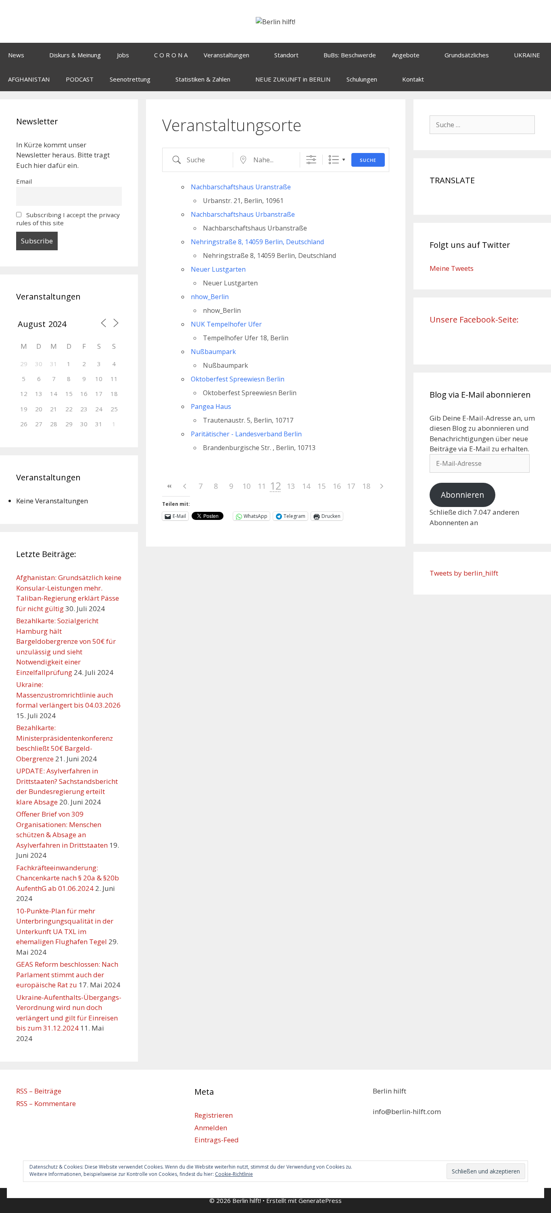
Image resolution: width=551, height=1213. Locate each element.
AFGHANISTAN (29, 79)
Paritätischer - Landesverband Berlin (246, 433)
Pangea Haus (211, 406)
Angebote (406, 55)
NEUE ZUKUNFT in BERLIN (292, 79)
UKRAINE (527, 55)
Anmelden (210, 1127)
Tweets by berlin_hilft (464, 573)
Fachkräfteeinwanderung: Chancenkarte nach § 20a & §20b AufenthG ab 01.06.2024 (67, 878)
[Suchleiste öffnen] (539, 79)
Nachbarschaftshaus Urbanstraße (243, 214)
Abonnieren (462, 495)
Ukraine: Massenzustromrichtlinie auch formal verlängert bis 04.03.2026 (68, 695)
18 (366, 486)
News (16, 55)
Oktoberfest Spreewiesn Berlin (237, 379)
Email (24, 181)
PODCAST (80, 79)
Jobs (123, 55)
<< (169, 486)
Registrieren (213, 1115)
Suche (368, 160)
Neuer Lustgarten (218, 269)
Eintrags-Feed (216, 1139)
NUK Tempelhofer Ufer (226, 324)
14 (306, 486)
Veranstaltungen (226, 55)
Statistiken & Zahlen (202, 79)
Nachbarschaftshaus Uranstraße (241, 186)
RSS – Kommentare (46, 1103)
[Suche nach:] (482, 124)
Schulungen (361, 79)
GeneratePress (320, 1200)
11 (262, 486)
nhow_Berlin (210, 296)
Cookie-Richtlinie (234, 1174)
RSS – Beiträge (38, 1091)
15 (321, 486)
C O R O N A (171, 55)
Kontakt (413, 79)
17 (351, 486)
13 (291, 486)
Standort (286, 55)
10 (246, 486)
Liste (334, 160)
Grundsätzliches (467, 55)
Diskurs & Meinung (75, 55)
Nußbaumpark (213, 351)
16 (337, 486)
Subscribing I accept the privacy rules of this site (68, 219)
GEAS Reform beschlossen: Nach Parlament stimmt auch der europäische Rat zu (67, 974)
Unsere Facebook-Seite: (474, 319)
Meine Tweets (452, 268)
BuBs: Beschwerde (350, 55)
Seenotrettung (130, 79)
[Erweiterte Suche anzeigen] (311, 160)
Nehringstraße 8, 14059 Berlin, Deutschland (257, 241)
